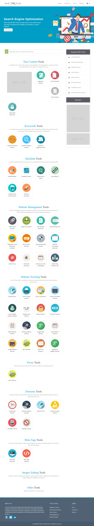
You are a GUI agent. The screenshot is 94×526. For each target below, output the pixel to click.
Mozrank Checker (76, 82)
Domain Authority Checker (78, 92)
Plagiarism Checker (54, 507)
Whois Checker (75, 77)
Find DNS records (76, 87)
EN (89, 3)
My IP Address (75, 72)
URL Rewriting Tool (54, 514)
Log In (74, 3)
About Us (74, 512)
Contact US (67, 3)
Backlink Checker (76, 67)
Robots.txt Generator (77, 62)
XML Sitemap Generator (55, 510)
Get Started (8, 30)
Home (59, 3)
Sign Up (81, 3)
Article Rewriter (75, 57)
